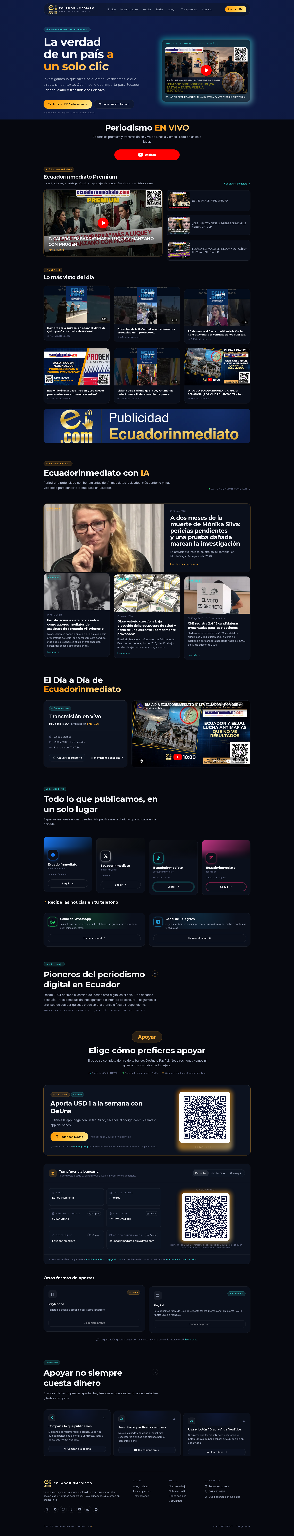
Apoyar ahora (141, 1486)
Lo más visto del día (69, 277)
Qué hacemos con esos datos (181, 1259)
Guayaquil (235, 1172)
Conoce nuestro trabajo (114, 104)
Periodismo (147, 128)
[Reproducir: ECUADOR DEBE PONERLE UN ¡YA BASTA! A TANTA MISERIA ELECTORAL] (206, 70)
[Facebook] (55, 1509)
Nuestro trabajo (129, 9)
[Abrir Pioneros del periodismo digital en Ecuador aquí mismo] (155, 973)
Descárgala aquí (81, 1146)
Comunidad (175, 1500)
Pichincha (200, 1172)
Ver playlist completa (235, 183)
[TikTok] (71, 1509)
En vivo (112, 9)
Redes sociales (177, 1495)
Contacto (207, 9)
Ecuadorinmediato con (96, 472)
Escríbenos (191, 1339)
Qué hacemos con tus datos (224, 1496)
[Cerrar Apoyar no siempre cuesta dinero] (155, 1372)
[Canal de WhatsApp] (87, 1509)
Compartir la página (79, 1447)
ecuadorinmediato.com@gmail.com (103, 1259)
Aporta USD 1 (235, 9)
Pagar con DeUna (71, 1136)
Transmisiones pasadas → (107, 757)
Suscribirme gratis (149, 1447)
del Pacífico (218, 1172)
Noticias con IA (177, 1491)
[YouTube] (79, 1509)
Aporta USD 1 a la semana (70, 104)
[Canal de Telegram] (96, 1509)
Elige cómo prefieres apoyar (147, 1050)
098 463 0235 (217, 1491)
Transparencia (189, 9)
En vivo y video (142, 1491)
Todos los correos (219, 1486)
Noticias (147, 9)
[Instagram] (63, 1509)
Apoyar (172, 9)
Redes (160, 9)
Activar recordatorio (69, 757)
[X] (47, 1509)
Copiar (95, 1213)
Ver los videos (215, 1447)
